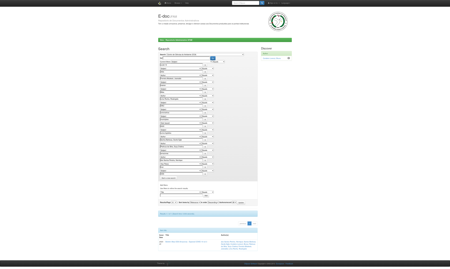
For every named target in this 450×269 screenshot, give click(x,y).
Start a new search (169, 178)
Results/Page (165, 202)
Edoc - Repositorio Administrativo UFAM (176, 40)
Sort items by (184, 202)
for (161, 58)
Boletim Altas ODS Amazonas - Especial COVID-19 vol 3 (186, 241)
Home (168, 3)
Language (285, 3)
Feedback (289, 263)
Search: (163, 54)
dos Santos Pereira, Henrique (232, 241)
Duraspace (280, 263)
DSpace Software (250, 263)
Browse (178, 3)
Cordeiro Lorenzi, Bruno (239, 244)
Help (187, 3)
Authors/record (225, 202)
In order (204, 202)
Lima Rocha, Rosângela (238, 249)
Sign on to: (274, 3)
